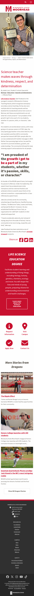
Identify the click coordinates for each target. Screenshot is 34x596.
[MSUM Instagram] (16, 577)
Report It (17, 565)
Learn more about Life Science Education (17, 304)
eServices (17, 534)
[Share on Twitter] (26, 240)
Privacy (24, 588)
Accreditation (17, 525)
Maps (17, 542)
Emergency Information (17, 563)
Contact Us (17, 514)
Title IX (17, 567)
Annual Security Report (17, 560)
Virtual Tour (17, 550)
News (17, 545)
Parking (17, 547)
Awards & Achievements (23, 93)
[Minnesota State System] (17, 593)
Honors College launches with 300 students (14, 434)
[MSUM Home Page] (17, 9)
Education (10, 93)
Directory (17, 529)
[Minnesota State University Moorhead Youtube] (21, 577)
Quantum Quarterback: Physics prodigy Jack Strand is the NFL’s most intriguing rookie (17, 473)
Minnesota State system (19, 583)
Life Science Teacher (8, 99)
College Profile (17, 527)
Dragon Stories (6, 58)
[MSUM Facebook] (7, 577)
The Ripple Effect (8, 396)
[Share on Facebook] (21, 240)
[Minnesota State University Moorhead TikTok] (26, 577)
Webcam (17, 552)
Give (17, 516)
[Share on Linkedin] (31, 240)
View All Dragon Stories (17, 491)
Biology (14, 58)
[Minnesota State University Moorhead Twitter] (12, 577)
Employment (17, 532)
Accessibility (17, 588)
